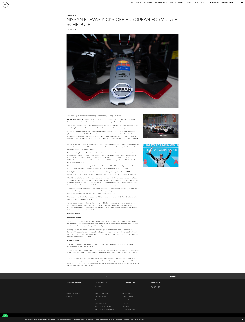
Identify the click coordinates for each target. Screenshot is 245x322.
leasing (189, 2)
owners (213, 2)
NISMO (138, 2)
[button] (242, 2)
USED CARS (148, 2)
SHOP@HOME (160, 2)
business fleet (201, 2)
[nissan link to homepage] (5, 5)
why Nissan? (226, 2)
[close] (242, 320)
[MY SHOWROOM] (238, 3)
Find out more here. (137, 319)
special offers (176, 2)
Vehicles (129, 2)
